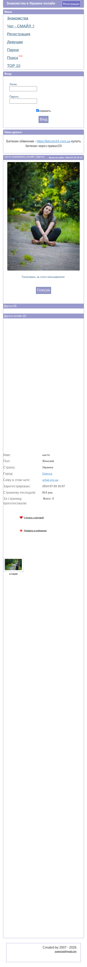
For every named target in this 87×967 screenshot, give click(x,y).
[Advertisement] (43, 386)
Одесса (47, 473)
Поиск (14, 57)
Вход (43, 119)
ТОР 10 (13, 65)
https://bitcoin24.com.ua (53, 141)
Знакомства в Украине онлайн (30, 3)
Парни (13, 50)
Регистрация (71, 3)
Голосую (43, 290)
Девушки (15, 42)
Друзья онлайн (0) (15, 315)
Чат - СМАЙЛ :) (20, 26)
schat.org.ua (50, 479)
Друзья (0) (10, 305)
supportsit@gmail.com (65, 951)
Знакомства (17, 18)
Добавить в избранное (35, 530)
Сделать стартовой (34, 517)
